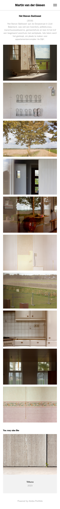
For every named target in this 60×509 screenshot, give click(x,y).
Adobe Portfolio (36, 501)
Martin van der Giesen (30, 5)
